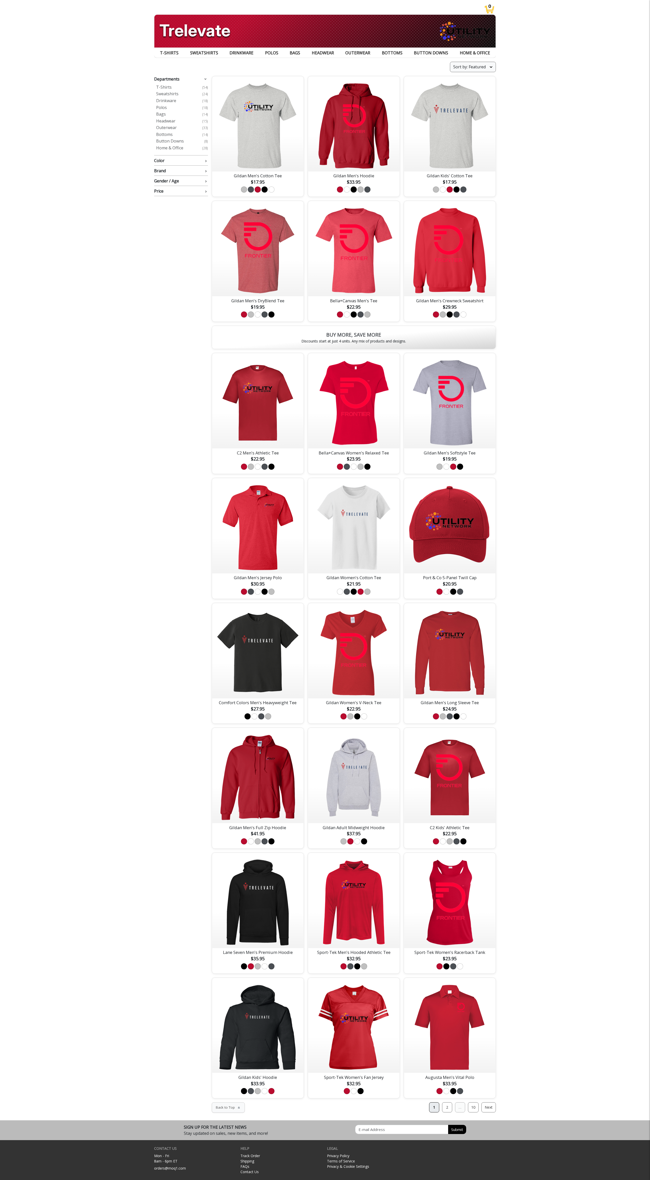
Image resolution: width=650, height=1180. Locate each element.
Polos (271, 53)
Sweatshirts (204, 53)
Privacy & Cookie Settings (348, 1166)
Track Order (250, 1155)
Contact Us (249, 1171)
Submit (457, 1129)
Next (489, 1107)
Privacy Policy (338, 1155)
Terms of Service (341, 1161)
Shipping (247, 1161)
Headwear (323, 53)
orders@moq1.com (170, 1168)
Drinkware (241, 53)
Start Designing (257, 161)
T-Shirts (169, 53)
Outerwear (357, 53)
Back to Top (228, 1107)
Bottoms (392, 53)
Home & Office (475, 53)
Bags (295, 53)
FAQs (244, 1166)
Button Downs (431, 53)
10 (473, 1107)
